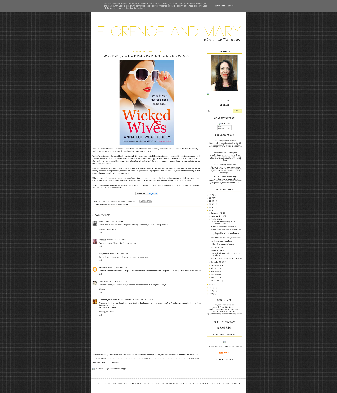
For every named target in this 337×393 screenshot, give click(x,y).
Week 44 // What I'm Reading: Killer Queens (226, 238)
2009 (211, 294)
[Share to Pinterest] (150, 201)
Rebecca (102, 281)
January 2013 (216, 281)
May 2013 (214, 274)
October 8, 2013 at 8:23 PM (118, 254)
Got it (231, 6)
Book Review (123, 204)
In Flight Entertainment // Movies (222, 244)
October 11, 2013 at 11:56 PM (116, 281)
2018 (211, 195)
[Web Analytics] (224, 353)
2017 (211, 198)
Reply (101, 232)
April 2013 (215, 277)
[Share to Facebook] (148, 201)
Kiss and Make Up (194, 271)
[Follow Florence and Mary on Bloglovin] (146, 195)
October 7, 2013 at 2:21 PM (113, 222)
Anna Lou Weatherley (109, 204)
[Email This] (140, 201)
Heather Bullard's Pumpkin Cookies (223, 227)
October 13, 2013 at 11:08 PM (142, 300)
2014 (211, 207)
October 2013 (216, 219)
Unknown (102, 268)
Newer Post (99, 359)
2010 (211, 291)
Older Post (194, 359)
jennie (101, 222)
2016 (211, 201)
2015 (211, 204)
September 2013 (217, 262)
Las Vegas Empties (217, 247)
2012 (211, 284)
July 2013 (214, 268)
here (133, 151)
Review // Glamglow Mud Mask (225, 165)
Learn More (220, 6)
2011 (211, 288)
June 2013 (214, 271)
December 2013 (217, 213)
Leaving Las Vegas (217, 250)
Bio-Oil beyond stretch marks (225, 141)
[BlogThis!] (143, 201)
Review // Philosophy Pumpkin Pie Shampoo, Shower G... (223, 223)
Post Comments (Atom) (110, 363)
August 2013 (215, 265)
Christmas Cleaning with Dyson (225, 153)
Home (147, 359)
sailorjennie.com (113, 229)
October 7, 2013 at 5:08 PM (116, 240)
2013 (211, 210)
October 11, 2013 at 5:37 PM (116, 268)
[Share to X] (145, 201)
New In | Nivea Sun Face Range (225, 177)
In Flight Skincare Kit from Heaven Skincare (226, 230)
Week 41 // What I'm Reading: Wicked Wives (226, 258)
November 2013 (217, 216)
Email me (224, 101)
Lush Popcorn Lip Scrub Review (222, 241)
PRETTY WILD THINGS (228, 384)
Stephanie (102, 240)
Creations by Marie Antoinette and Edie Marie (115, 300)
